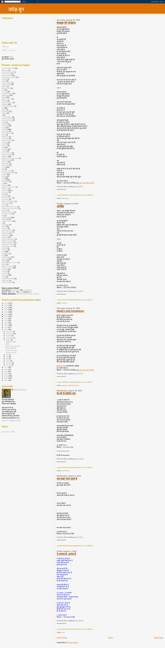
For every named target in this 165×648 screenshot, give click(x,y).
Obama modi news (8, 187)
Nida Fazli (5, 181)
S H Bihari (5, 225)
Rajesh (4, 210)
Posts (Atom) (73, 643)
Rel (3, 216)
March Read (6, 160)
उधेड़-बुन (16, 9)
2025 (6, 305)
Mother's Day (6, 171)
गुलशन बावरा (5, 280)
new (3, 178)
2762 (11, 57)
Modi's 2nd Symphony (70, 310)
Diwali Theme (6, 99)
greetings (5, 111)
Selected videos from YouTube (28, 294)
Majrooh (5, 156)
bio (3, 90)
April (7, 359)
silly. (30, 292)
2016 (6, 325)
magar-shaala (7, 155)
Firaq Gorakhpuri (8, 106)
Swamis (4, 250)
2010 (6, 374)
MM (3, 169)
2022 (6, 312)
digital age (65, 198)
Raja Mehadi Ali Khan (9, 207)
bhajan (4, 86)
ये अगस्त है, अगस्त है (66, 553)
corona (4, 92)
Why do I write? (7, 266)
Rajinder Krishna (73, 385)
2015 (6, 327)
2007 (6, 380)
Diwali (4, 97)
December (9, 331)
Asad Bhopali (6, 83)
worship (64, 303)
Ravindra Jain (7, 214)
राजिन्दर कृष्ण (61, 366)
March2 (4, 162)
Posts (6, 46)
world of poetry (7, 268)
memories (5, 165)
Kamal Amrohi (7, 140)
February (9, 363)
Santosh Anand (7, 230)
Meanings (5, 163)
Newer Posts (62, 638)
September (9, 338)
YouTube (5, 275)
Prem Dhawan (7, 198)
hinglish (4, 124)
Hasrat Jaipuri (7, 117)
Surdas (4, 248)
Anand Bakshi (7, 75)
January (9, 365)
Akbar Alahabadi (7, 72)
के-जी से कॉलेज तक (66, 393)
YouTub (4, 273)
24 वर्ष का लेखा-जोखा (8, 68)
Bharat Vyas (6, 88)
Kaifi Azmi (5, 138)
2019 (6, 318)
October (9, 336)
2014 (6, 329)
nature (4, 174)
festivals (5, 104)
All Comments (9, 50)
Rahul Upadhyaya (20, 390)
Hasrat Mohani (7, 119)
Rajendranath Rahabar (10, 208)
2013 (6, 367)
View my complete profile (11, 420)
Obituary (5, 189)
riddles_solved (7, 221)
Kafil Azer (5, 137)
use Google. (27, 290)
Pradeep (5, 196)
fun (3, 108)
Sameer (4, 228)
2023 (6, 310)
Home (110, 638)
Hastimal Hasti (7, 120)
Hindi (3, 122)
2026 (6, 303)
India (3, 128)
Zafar (4, 277)
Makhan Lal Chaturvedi (10, 158)
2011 (6, 371)
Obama (4, 185)
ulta (3, 255)
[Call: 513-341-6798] (76, 183)
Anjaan (4, 79)
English (4, 101)
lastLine (5, 149)
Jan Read (5, 131)
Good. (13, 292)
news (4, 180)
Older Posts (158, 638)
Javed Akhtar (6, 133)
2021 (6, 314)
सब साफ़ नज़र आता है (67, 478)
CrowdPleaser (7, 93)
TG (3, 252)
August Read (6, 84)
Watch (4, 264)
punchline (5, 199)
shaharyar (5, 234)
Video (4, 261)
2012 (6, 369)
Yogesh (4, 271)
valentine (5, 259)
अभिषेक (60, 206)
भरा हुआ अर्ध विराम (7, 282)
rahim (4, 205)
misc (63, 632)
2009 (6, 376)
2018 (6, 321)
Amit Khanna (6, 74)
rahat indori (6, 203)
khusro (4, 144)
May (7, 357)
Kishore (4, 146)
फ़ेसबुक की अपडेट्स (66, 22)
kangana (5, 142)
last (3, 147)
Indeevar (5, 126)
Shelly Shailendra (8, 243)
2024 (6, 307)
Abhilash (5, 70)
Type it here (15, 290)
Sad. (21, 292)
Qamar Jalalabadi (8, 201)
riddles (4, 219)
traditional (5, 253)
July (7, 355)
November (9, 333)
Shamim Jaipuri (7, 241)
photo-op (5, 192)
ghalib (4, 110)
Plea (3, 194)
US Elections (6, 257)
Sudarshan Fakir (8, 246)
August (8, 340)
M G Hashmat (7, 153)
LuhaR (4, 151)
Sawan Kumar (7, 232)
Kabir (4, 135)
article (4, 81)
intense (4, 129)
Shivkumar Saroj (7, 244)
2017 (6, 323)
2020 (6, 316)
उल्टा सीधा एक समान (8, 278)
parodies (64, 385)
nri (3, 183)
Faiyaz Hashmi (7, 102)
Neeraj (4, 176)
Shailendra (5, 235)
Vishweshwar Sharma (9, 262)
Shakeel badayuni (8, 239)
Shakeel (5, 237)
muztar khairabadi (8, 172)
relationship (65, 470)
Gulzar (4, 113)
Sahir (4, 226)
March (8, 361)
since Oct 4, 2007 (8, 432)
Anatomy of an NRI (8, 77)
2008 (6, 378)
